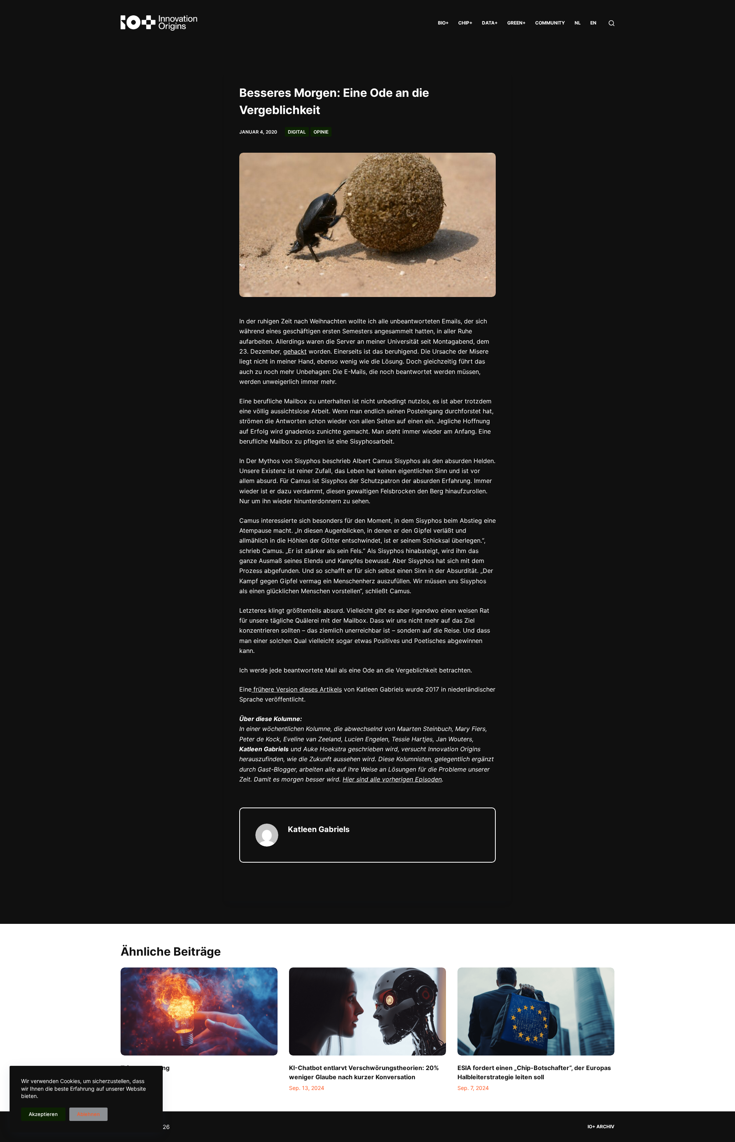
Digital (297, 132)
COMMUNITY (550, 23)
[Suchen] (611, 23)
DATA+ (490, 23)
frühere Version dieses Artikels (297, 689)
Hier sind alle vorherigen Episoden (392, 779)
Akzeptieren (43, 1114)
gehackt (295, 351)
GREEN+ (516, 23)
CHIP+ (465, 23)
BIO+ (443, 23)
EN (593, 23)
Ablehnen (88, 1114)
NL (578, 23)
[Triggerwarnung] (199, 1011)
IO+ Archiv (601, 1126)
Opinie (321, 132)
